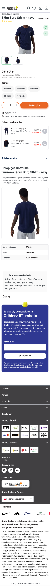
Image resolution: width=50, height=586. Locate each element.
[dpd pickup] (34, 450)
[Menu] (4, 8)
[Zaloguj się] (40, 8)
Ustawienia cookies (4, 458)
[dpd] (25, 450)
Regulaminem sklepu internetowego (16, 365)
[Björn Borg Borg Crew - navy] (6, 143)
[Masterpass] (15, 435)
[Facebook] (4, 470)
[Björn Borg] (43, 18)
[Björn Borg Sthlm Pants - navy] (6, 131)
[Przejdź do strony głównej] (12, 8)
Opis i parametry (9, 158)
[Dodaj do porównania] (45, 33)
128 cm (9, 89)
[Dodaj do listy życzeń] (45, 27)
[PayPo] (34, 435)
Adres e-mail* (10, 341)
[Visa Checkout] (25, 435)
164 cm (9, 96)
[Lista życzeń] (34, 8)
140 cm (22, 89)
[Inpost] (6, 450)
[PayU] (15, 428)
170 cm (22, 96)
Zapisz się (26, 355)
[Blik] (6, 428)
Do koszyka (34, 105)
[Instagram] (10, 470)
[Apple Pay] (25, 428)
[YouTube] (17, 470)
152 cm (35, 89)
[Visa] (6, 435)
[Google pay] (34, 428)
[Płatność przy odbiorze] (43, 435)
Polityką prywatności (30, 367)
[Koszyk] (46, 8)
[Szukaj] (28, 8)
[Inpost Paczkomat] (15, 450)
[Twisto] (43, 428)
